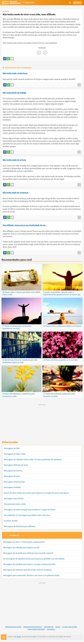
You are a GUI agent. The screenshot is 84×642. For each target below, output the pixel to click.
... (79, 85)
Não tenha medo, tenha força (15, 73)
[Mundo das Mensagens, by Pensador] (22, 3)
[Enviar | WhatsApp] (8, 58)
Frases (57, 627)
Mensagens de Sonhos (13, 470)
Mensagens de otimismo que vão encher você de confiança (27, 569)
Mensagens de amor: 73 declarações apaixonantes (24, 542)
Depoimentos (48, 627)
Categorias (51, 629)
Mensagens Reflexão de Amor (16, 465)
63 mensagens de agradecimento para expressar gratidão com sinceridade (33, 558)
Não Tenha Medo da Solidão (14, 92)
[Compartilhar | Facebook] (4, 58)
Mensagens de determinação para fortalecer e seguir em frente (29, 509)
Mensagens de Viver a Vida (14, 454)
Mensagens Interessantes (14, 481)
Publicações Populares (36, 629)
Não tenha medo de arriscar (14, 160)
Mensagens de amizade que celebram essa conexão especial (28, 553)
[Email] (12, 58)
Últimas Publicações (69, 627)
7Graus (19, 637)
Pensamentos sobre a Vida (15, 504)
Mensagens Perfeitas (12, 487)
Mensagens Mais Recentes (32, 627)
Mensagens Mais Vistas (13, 627)
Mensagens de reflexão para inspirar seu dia (21, 547)
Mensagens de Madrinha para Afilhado (19, 526)
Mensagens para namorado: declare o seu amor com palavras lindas (31, 575)
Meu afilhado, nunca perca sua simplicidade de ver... (25, 225)
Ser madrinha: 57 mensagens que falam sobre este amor (27, 515)
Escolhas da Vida (11, 520)
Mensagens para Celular (14, 498)
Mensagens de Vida (12, 448)
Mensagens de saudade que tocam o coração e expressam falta (29, 564)
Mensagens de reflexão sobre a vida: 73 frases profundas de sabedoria (32, 459)
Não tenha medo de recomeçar (15, 192)
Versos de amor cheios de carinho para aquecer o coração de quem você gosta (36, 493)
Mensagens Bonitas (12, 476)
